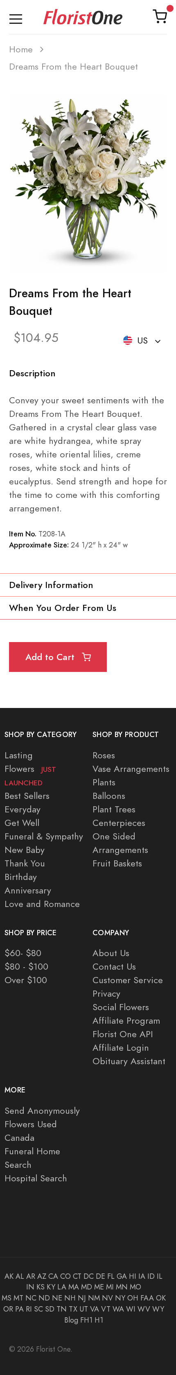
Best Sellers (27, 795)
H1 (99, 1320)
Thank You (25, 863)
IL (159, 1276)
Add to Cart (51, 657)
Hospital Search (36, 1178)
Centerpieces (119, 822)
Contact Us (114, 966)
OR (8, 1309)
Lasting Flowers (30, 768)
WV (144, 1309)
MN (122, 1287)
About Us (111, 953)
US (142, 340)
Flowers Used (31, 1124)
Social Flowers (121, 1007)
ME (99, 1287)
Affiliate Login (121, 1047)
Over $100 (26, 980)
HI (132, 1276)
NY (120, 1298)
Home (21, 49)
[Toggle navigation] (16, 17)
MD (86, 1287)
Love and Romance (42, 904)
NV (107, 1298)
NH (70, 1298)
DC (88, 1276)
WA (118, 1309)
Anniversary (28, 890)
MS (6, 1298)
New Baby (25, 850)
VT (106, 1309)
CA (53, 1276)
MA (73, 1287)
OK (161, 1298)
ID (151, 1276)
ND (44, 1298)
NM (94, 1298)
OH (132, 1298)
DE (100, 1276)
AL (20, 1276)
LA (61, 1287)
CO (65, 1276)
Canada (19, 1137)
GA (122, 1276)
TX (73, 1309)
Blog (71, 1320)
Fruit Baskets (117, 863)
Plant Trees (114, 809)
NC (30, 1298)
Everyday (23, 809)
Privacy (106, 993)
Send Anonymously (42, 1110)
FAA (147, 1298)
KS (40, 1287)
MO (135, 1287)
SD (49, 1309)
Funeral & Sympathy (44, 836)
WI (130, 1309)
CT (77, 1276)
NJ (82, 1298)
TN (61, 1309)
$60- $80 (23, 953)
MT (18, 1298)
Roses (104, 755)
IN (30, 1287)
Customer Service (128, 980)
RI (29, 1309)
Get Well (22, 822)
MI (110, 1287)
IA (141, 1276)
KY (51, 1287)
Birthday (21, 877)
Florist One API (123, 1034)
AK (9, 1276)
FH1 (86, 1320)
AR (30, 1276)
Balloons (109, 795)
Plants (104, 782)
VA (94, 1309)
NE (57, 1298)
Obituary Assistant (129, 1061)
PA (19, 1309)
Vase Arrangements (131, 768)
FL (111, 1276)
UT (83, 1309)
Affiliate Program (126, 1020)
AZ (41, 1276)
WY (158, 1309)
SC (38, 1309)
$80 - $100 (26, 966)
